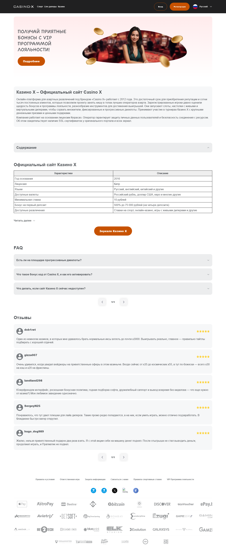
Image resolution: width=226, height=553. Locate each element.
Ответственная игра (70, 479)
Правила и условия (45, 479)
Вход (160, 6)
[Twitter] (114, 491)
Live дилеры (50, 6)
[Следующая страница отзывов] (123, 457)
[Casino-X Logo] (24, 6)
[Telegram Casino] (104, 491)
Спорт (40, 6)
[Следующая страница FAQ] (123, 302)
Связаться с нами (119, 479)
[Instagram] (125, 491)
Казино (61, 6)
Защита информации (95, 479)
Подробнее (31, 61)
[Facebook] (136, 491)
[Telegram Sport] (93, 491)
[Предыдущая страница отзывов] (102, 457)
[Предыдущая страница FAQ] (102, 302)
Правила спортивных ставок (148, 479)
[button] (202, 6)
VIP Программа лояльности (180, 479)
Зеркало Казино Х (113, 231)
